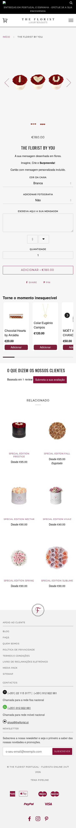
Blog (6, 631)
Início (6, 37)
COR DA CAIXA (38, 177)
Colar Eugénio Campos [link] (43, 325)
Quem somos (11, 643)
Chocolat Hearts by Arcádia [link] (15, 332)
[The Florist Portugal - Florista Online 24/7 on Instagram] (38, 820)
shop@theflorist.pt (18, 722)
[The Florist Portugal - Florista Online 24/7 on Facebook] (29, 820)
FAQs (6, 637)
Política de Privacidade (19, 649)
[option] (38, 82)
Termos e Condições (16, 656)
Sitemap (8, 674)
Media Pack (10, 668)
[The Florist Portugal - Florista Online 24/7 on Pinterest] (46, 820)
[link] (16, 315)
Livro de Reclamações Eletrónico (25, 661)
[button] (67, 315)
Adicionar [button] (16, 347)
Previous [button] (9, 82)
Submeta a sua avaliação (50, 379)
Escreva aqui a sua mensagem (38, 211)
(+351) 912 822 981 (19, 708)
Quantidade (38, 249)
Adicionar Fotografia (38, 194)
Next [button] (66, 82)
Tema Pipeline (40, 780)
